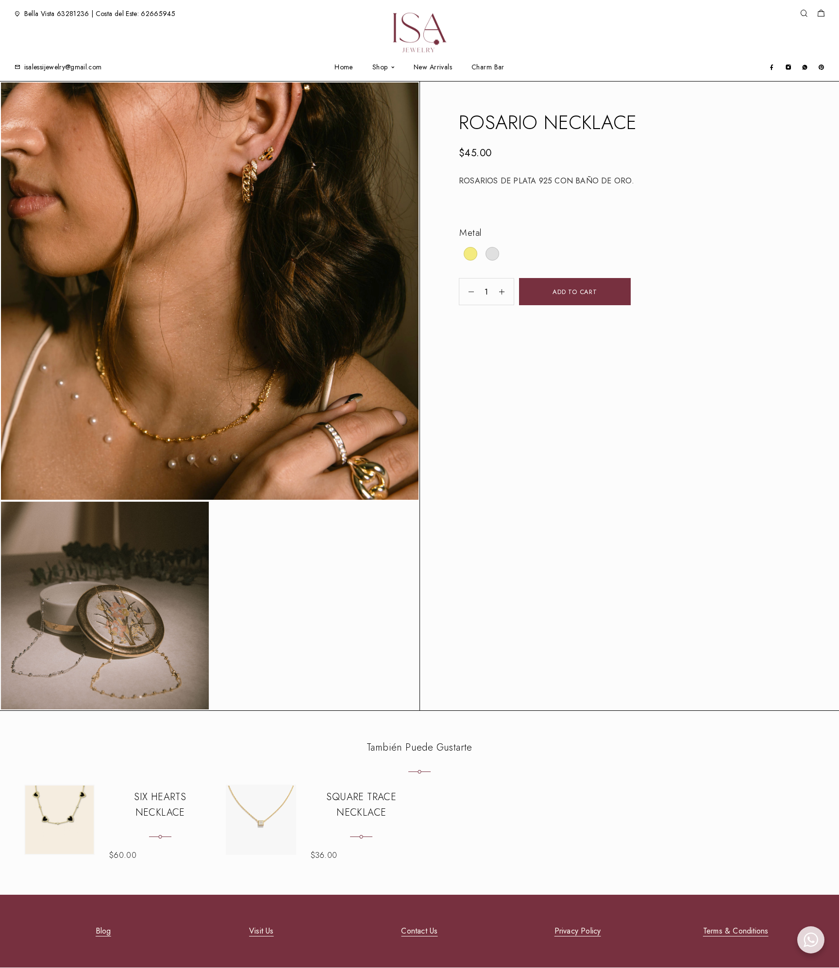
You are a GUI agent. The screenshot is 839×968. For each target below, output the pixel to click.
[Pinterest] (821, 66)
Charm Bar (487, 67)
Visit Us (261, 930)
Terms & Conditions (736, 930)
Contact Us (419, 930)
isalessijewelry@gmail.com (63, 67)
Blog (103, 930)
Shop (380, 67)
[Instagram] (788, 66)
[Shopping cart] (820, 14)
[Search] (803, 14)
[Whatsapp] (805, 66)
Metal (470, 232)
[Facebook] (772, 66)
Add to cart (575, 291)
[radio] (470, 254)
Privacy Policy (577, 930)
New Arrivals (433, 67)
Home (344, 67)
